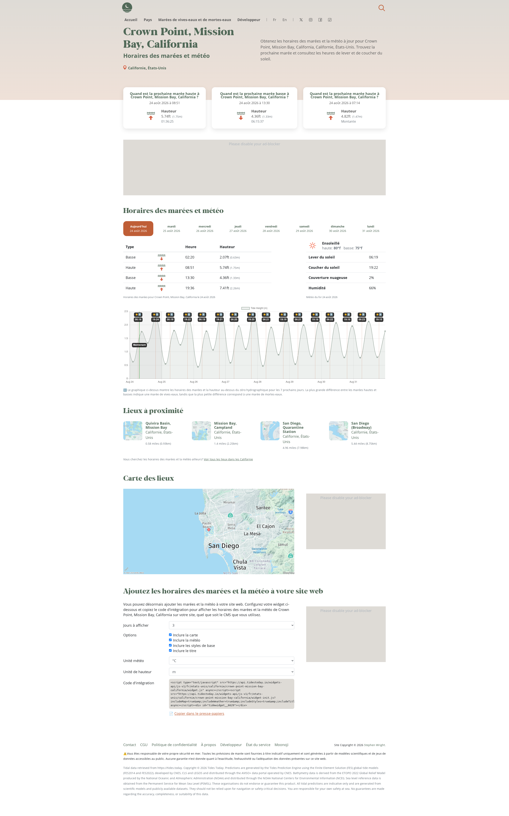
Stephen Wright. (375, 745)
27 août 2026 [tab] (238, 229)
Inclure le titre (184, 650)
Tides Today (127, 7)
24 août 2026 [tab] (138, 229)
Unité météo (133, 660)
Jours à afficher (136, 625)
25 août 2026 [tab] (171, 229)
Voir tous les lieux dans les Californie (228, 459)
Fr (274, 19)
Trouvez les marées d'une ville (382, 8)
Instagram (310, 19)
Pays (148, 19)
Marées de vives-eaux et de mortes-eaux (194, 19)
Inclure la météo (186, 640)
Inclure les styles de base (194, 645)
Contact (129, 744)
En (285, 19)
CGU (144, 744)
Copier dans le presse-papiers (199, 713)
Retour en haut (498, 805)
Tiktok (329, 19)
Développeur (248, 19)
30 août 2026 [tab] (337, 229)
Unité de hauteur (137, 671)
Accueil (130, 19)
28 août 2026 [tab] (271, 229)
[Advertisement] (254, 167)
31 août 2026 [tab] (370, 229)
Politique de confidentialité (174, 744)
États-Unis (157, 68)
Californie (137, 68)
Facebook (320, 19)
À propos (208, 744)
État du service (258, 744)
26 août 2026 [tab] (204, 229)
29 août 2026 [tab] (304, 229)
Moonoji (281, 744)
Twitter (301, 19)
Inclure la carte (185, 635)
